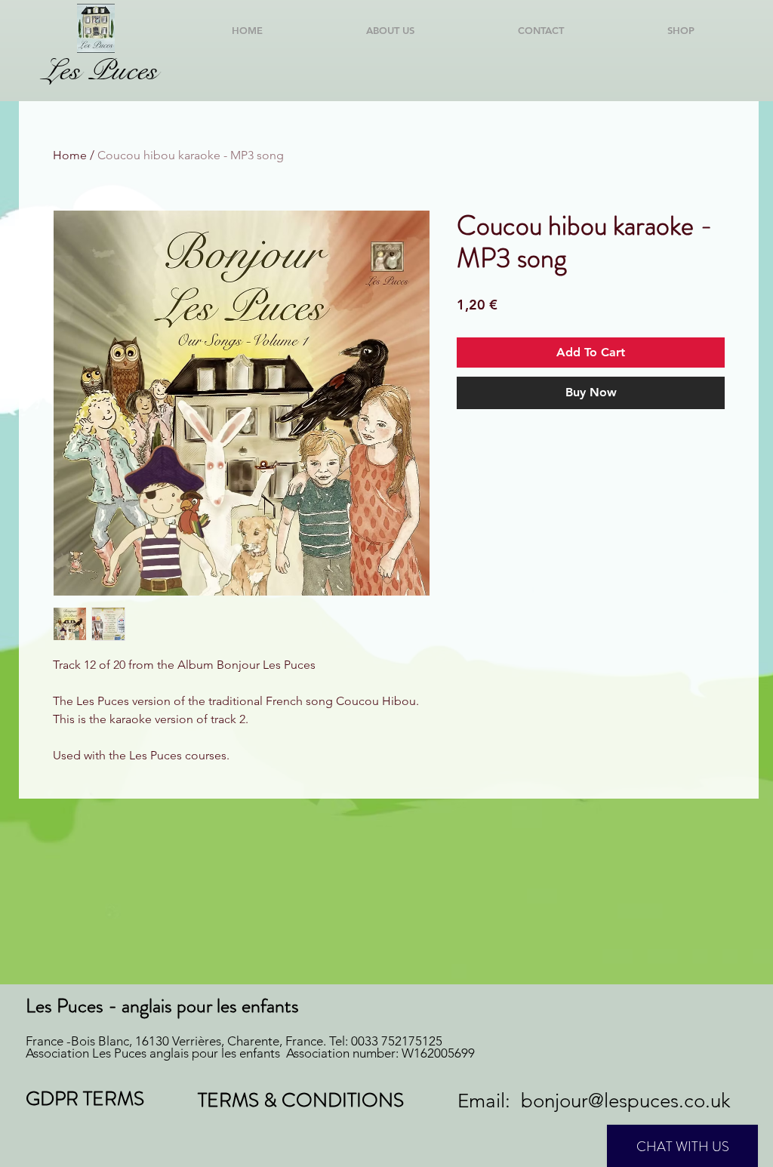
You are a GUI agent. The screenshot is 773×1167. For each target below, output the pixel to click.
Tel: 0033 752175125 (385, 1040)
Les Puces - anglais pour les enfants (162, 1006)
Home (70, 155)
